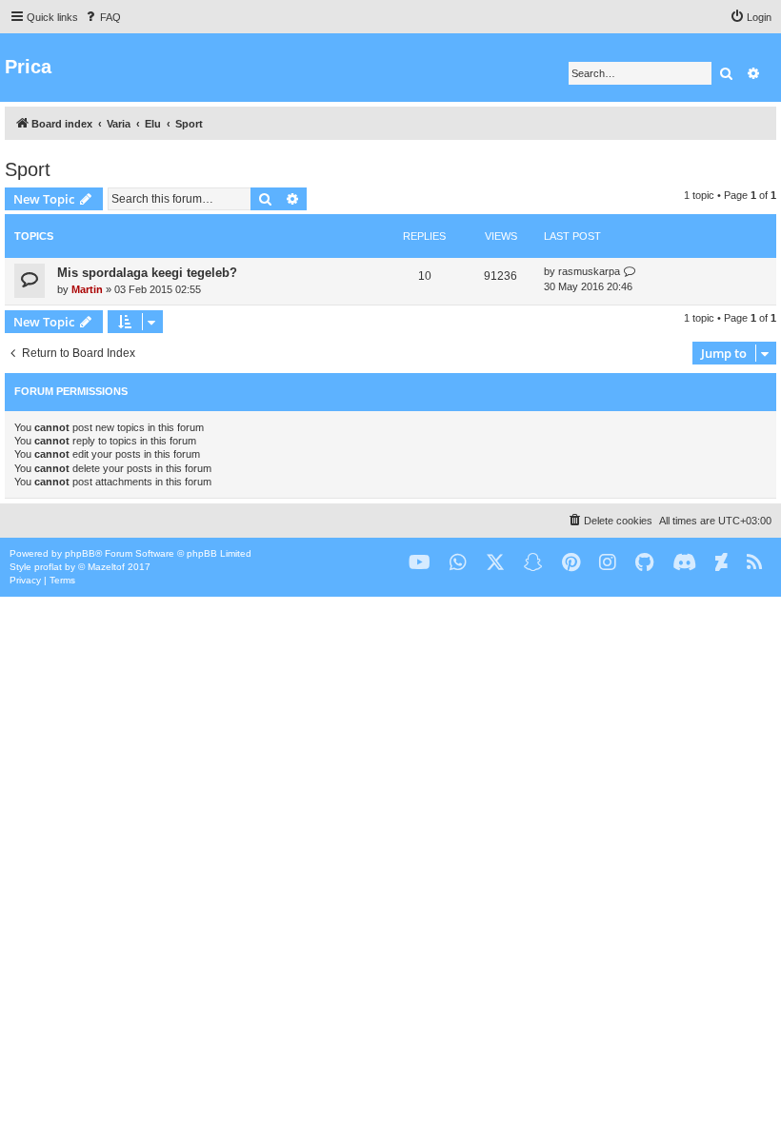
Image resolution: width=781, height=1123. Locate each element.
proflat (48, 567)
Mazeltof (106, 567)
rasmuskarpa (589, 271)
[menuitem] (102, 17)
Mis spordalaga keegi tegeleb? (147, 273)
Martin (87, 289)
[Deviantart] (721, 563)
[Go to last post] (630, 272)
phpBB (80, 553)
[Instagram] (607, 563)
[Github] (644, 563)
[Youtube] (419, 563)
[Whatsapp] (458, 563)
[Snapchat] (533, 563)
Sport (27, 169)
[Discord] (684, 563)
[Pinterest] (571, 563)
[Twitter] (495, 563)
